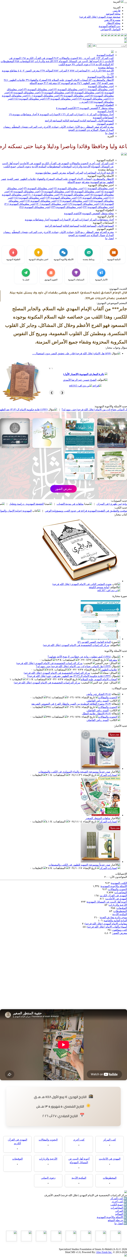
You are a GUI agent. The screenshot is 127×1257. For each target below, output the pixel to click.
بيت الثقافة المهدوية (109, 26)
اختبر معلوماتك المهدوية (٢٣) (66, 207)
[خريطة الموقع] (102, 35)
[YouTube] (112, 35)
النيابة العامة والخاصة (115, 920)
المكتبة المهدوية (105, 55)
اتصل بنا (109, 133)
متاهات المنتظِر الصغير (97, 818)
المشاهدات (69, 660)
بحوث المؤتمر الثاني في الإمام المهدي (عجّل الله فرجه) (82, 584)
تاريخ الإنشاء (99, 660)
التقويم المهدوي (105, 123)
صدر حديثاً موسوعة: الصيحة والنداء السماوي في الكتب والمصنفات (74, 771)
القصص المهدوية (87, 108)
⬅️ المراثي (121, 1210)
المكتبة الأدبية (100, 64)
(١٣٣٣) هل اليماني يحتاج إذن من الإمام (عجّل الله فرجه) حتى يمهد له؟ (73, 666)
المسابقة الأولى (105, 120)
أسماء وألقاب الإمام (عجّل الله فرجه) (107, 926)
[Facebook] (125, 35)
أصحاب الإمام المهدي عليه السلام (68, 80)
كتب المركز (105, 58)
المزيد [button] (110, 136)
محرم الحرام (106, 126)
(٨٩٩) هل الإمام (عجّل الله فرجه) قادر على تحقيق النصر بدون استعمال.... (71, 353)
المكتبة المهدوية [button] (105, 160)
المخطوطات (54, 166)
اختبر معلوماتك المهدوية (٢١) (19, 204)
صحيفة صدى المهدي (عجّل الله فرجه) (99, 16)
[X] (119, 35)
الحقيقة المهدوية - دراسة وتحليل (57, 503)
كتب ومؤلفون (119, 929)
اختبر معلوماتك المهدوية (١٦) (72, 200)
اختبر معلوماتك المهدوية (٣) (38, 89)
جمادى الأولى (66, 126)
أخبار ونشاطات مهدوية (23, 114)
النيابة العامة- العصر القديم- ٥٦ (94, 642)
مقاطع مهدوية (43, 172)
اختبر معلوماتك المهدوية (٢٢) (98, 207)
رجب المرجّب (35, 126)
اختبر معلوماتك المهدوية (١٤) (29, 98)
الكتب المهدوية (119, 883)
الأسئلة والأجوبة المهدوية (100, 76)
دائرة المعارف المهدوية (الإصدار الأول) (83, 374)
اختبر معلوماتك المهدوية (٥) (85, 92)
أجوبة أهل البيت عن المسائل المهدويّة (76, 61)
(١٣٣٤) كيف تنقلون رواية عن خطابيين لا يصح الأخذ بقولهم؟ (79, 656)
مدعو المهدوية (67, 83)
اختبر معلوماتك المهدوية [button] (101, 185)
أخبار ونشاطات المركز (99, 114)
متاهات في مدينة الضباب (100, 503)
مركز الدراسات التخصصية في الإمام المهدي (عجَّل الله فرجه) (76, 645)
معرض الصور (29, 70)
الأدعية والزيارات (42, 61)
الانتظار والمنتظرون (101, 80)
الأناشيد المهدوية (66, 108)
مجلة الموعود (113, 13)
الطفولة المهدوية (105, 105)
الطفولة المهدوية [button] (105, 210)
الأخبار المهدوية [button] (105, 216)
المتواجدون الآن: (118, 877)
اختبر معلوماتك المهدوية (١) (99, 89)
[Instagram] (115, 35)
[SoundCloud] (109, 35)
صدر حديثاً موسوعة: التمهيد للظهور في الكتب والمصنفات (79, 864)
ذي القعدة (84, 130)
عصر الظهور (86, 83)
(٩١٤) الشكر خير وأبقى (98, 694)
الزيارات (94, 70)
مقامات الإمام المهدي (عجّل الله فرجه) (106, 923)
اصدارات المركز (72, 114)
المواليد (46, 70)
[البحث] (89, 45)
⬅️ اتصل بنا (120, 1223)
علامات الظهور (14, 80)
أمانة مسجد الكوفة (99, 587)
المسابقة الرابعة (53, 120)
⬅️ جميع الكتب (118, 1204)
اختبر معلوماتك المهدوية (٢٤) (34, 207)
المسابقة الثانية (87, 120)
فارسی (116, 10)
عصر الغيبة (105, 83)
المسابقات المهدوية (103, 117)
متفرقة (50, 83)
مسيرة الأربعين (112, 20)
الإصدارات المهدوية (49, 114)
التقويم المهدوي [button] (105, 229)
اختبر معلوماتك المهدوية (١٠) (43, 95)
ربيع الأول (79, 126)
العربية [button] (117, 1)
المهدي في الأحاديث (30, 163)
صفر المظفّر (92, 126)
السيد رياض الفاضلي (97, 700)
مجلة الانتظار (113, 23)
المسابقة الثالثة (70, 120)
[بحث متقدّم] (94, 45)
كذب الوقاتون (19, 503)
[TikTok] (106, 35)
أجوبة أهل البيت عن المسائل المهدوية (107, 901)
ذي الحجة (73, 130)
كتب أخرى (87, 58)
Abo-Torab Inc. (104, 1252)
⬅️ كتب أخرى (119, 1201)
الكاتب (113, 700)
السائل (113, 663)
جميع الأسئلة (36, 83)
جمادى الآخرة (51, 126)
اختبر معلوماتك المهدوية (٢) (68, 89)
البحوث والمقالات (66, 58)
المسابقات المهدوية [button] (103, 222)
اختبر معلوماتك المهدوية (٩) (74, 95)
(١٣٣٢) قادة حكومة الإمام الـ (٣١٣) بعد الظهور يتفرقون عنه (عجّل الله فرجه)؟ (69, 676)
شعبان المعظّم (19, 126)
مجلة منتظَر (106, 108)
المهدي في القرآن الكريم (37, 58)
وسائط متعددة (106, 67)
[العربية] (122, 154)
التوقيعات (22, 61)
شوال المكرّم (97, 130)
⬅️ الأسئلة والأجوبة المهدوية (112, 1217)
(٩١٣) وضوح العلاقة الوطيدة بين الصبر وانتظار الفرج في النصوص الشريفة (71, 703)
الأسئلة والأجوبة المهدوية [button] (100, 175)
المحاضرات (77, 70)
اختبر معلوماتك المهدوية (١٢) (92, 98)
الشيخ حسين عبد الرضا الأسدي (79, 379)
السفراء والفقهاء (36, 80)
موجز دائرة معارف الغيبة (113, 917)
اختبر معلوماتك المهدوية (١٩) (83, 204)
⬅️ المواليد (121, 1214)
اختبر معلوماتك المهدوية (101, 86)
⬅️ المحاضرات (119, 1207)
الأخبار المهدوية (105, 111)
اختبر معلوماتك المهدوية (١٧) (40, 200)
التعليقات (47, 660)
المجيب (88, 663)
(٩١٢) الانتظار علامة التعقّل (96, 713)
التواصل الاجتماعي (110, 29)
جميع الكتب (65, 64)
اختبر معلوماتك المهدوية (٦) (55, 92)
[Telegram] (122, 35)
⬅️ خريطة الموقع (117, 1220)
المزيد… (83, 101)
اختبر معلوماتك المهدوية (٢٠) (51, 204)
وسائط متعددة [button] (106, 169)
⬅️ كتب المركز (118, 1198)
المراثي (60, 70)
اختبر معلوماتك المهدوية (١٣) (61, 98)
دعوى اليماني (81, 64)
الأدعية (107, 70)
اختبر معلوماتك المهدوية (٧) (25, 92)
